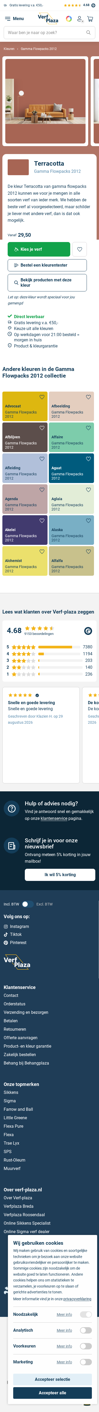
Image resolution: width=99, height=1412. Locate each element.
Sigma (10, 1100)
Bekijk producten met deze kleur (46, 282)
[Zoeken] (88, 32)
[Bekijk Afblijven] (25, 437)
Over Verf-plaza (18, 1197)
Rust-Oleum (14, 1160)
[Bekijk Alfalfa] (71, 561)
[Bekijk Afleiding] (25, 468)
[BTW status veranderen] (28, 904)
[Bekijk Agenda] (25, 499)
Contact (11, 995)
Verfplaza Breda (19, 1206)
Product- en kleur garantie (27, 1046)
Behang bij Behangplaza (26, 1063)
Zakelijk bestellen (20, 1054)
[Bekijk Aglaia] (71, 499)
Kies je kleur (69, 18)
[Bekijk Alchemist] (25, 561)
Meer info (64, 1314)
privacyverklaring (77, 1299)
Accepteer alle (52, 1392)
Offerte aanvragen (20, 1037)
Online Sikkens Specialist (27, 1223)
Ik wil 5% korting (60, 874)
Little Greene (15, 1117)
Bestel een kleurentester (44, 265)
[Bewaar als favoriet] (79, 249)
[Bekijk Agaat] (71, 468)
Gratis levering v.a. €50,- (26, 5)
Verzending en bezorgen (26, 1012)
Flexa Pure (13, 1126)
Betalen (11, 1020)
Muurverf (12, 1168)
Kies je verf (31, 249)
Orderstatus (14, 1003)
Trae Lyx (11, 1143)
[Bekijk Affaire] (71, 437)
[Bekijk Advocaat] (25, 406)
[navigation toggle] (7, 18)
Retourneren (15, 1029)
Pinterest (18, 942)
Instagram (19, 926)
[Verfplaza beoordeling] (49, 631)
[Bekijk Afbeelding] (71, 406)
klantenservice (54, 818)
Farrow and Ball (18, 1109)
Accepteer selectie (52, 1379)
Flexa (9, 1134)
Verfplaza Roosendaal (24, 1214)
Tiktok (16, 934)
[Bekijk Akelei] (25, 530)
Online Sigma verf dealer (26, 1231)
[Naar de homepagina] (48, 18)
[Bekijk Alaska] (71, 530)
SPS (8, 1151)
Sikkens (11, 1092)
